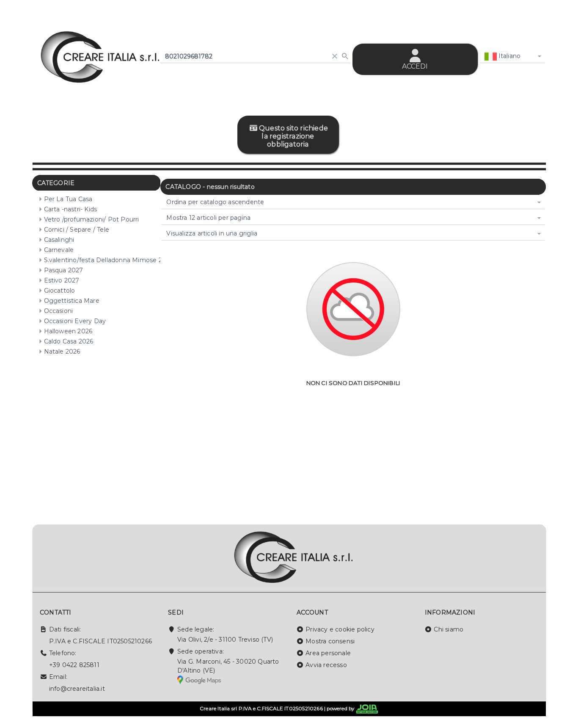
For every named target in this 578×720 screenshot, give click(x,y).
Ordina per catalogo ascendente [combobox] (215, 202)
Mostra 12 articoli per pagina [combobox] (208, 218)
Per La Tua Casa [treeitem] (68, 199)
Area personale (328, 653)
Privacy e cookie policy (340, 629)
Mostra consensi (330, 641)
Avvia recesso (326, 665)
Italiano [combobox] (509, 56)
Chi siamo (448, 629)
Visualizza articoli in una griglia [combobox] (211, 233)
